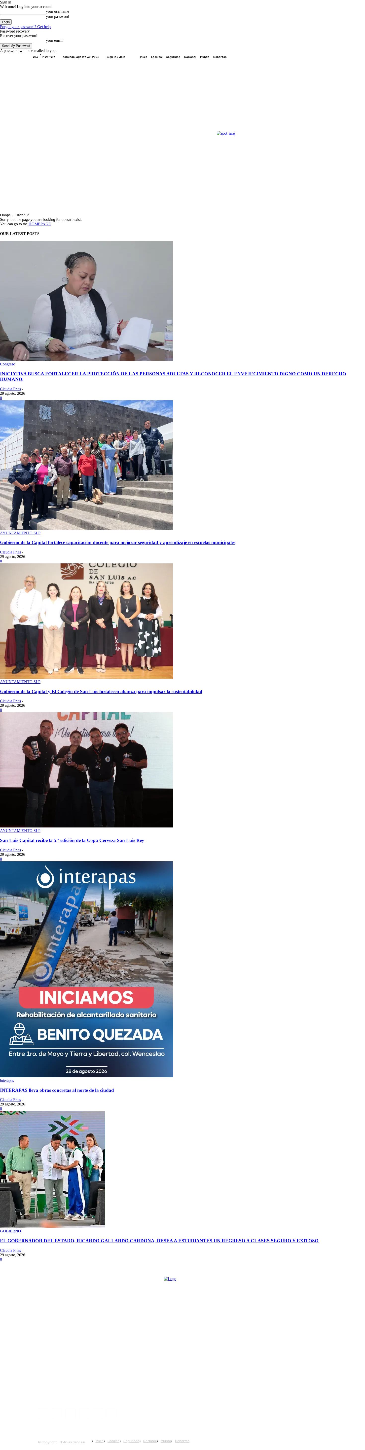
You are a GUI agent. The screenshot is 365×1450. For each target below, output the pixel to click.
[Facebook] (306, 57)
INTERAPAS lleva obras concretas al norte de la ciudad (57, 1090)
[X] (318, 57)
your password (57, 16)
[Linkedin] (70, 1413)
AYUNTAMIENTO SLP (20, 533)
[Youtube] (330, 57)
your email (54, 40)
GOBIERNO (10, 1231)
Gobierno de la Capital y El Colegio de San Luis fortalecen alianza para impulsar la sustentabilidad (101, 691)
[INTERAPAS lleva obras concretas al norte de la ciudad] (86, 1076)
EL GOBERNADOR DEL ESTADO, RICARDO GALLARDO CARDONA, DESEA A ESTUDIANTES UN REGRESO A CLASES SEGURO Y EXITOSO (159, 1240)
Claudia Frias (10, 389)
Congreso (7, 364)
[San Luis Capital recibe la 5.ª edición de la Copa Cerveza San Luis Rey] (86, 826)
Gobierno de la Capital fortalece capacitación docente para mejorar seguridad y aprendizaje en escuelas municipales (117, 542)
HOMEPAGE (40, 224)
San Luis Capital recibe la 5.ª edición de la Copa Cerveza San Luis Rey (72, 840)
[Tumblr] (98, 1413)
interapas (7, 1080)
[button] (327, 207)
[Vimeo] (324, 57)
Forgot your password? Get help (25, 27)
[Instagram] (312, 57)
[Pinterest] (84, 1413)
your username (57, 11)
